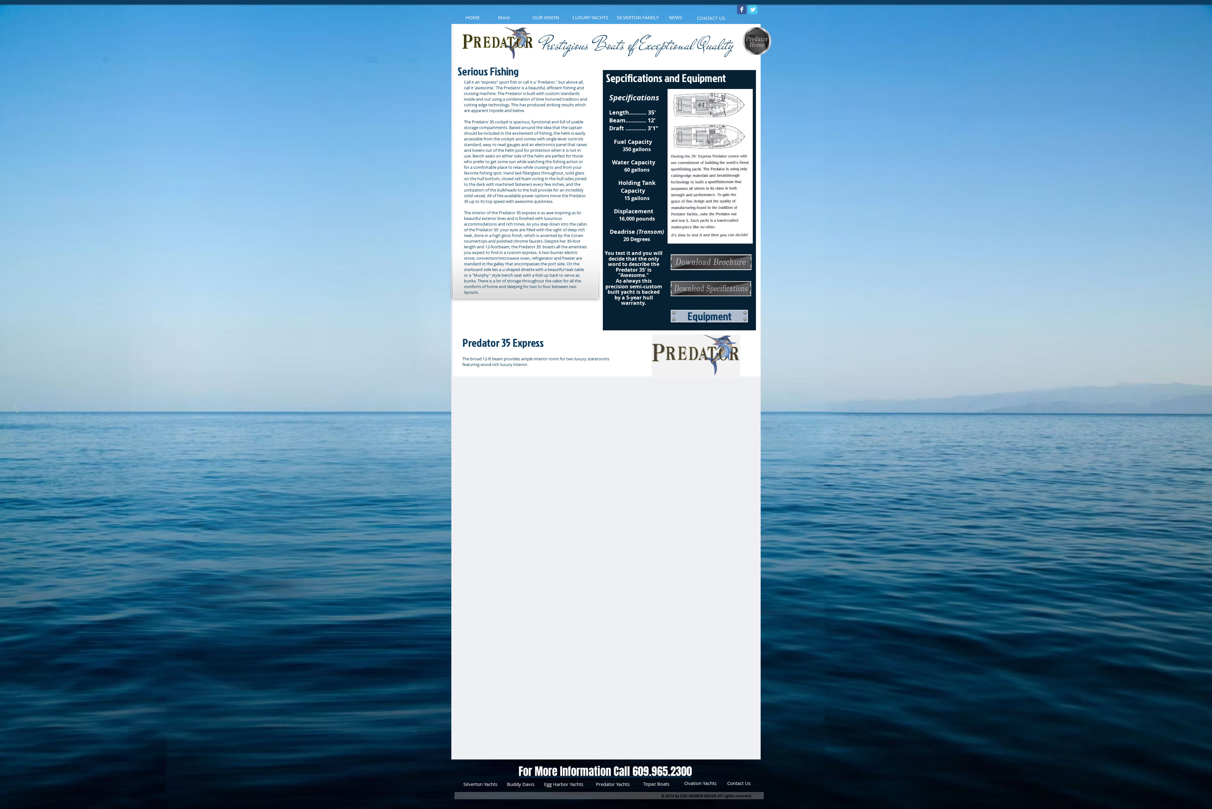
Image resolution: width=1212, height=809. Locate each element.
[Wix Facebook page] (741, 9)
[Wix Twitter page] (753, 9)
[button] (709, 316)
